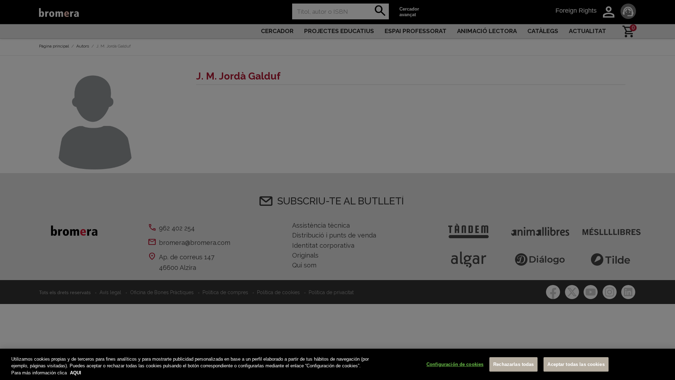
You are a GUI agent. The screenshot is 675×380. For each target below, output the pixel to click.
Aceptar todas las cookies (575, 364)
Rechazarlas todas (513, 364)
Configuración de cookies (454, 364)
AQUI (75, 372)
